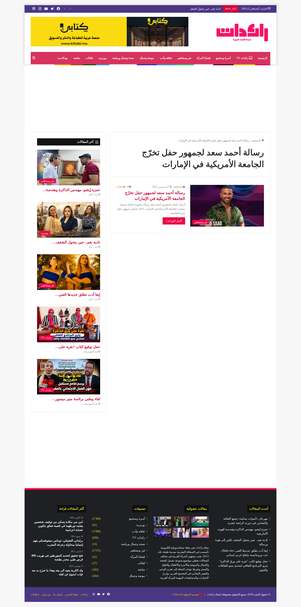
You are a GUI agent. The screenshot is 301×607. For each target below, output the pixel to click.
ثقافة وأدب (166, 58)
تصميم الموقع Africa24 (186, 594)
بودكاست (62, 58)
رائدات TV (242, 58)
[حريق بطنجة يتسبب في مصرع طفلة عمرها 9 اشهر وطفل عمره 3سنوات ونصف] (200, 533)
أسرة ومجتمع (223, 58)
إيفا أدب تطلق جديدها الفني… (77, 294)
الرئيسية (262, 58)
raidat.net (177, 187)
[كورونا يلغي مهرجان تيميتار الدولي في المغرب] (162, 533)
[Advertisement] (150, 97)
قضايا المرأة (203, 58)
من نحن (46, 594)
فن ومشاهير (184, 58)
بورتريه (103, 58)
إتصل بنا (57, 594)
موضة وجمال (147, 58)
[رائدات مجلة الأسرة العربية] (242, 32)
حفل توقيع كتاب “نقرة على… (77, 347)
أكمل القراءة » (174, 220)
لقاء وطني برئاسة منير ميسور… (76, 399)
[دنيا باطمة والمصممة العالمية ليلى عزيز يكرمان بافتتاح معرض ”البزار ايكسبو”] (181, 521)
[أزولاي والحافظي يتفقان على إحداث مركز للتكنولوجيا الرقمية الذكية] (200, 521)
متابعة (77, 58)
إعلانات (35, 594)
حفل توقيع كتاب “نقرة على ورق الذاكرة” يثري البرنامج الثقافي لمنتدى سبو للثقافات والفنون (243, 565)
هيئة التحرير (71, 594)
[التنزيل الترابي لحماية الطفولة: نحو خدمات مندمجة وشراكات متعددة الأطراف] (162, 521)
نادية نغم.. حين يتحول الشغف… (76, 242)
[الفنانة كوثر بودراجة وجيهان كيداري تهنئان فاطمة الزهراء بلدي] (181, 533)
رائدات (84, 594)
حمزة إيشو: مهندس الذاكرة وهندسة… (71, 190)
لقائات (89, 58)
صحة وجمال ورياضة (123, 58)
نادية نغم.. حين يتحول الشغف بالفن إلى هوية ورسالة (192, 8)
